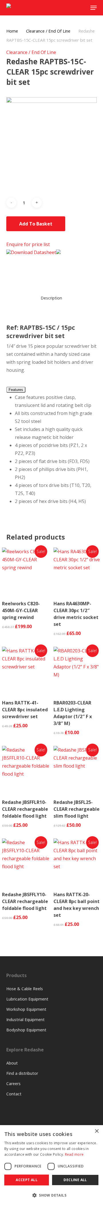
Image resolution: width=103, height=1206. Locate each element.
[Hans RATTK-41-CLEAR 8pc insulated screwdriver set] (25, 670)
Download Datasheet (33, 252)
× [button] (96, 1131)
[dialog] (51, 1165)
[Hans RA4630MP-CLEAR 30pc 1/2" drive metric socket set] (77, 571)
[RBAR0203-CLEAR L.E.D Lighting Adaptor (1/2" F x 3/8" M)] (77, 670)
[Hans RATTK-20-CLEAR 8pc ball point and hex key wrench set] (77, 862)
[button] (51, 1195)
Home (12, 31)
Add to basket (35, 224)
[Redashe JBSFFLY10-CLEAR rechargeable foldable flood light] (25, 862)
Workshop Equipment (26, 1009)
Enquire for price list (28, 244)
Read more (74, 1154)
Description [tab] (51, 298)
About (12, 1063)
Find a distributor (22, 1073)
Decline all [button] (75, 1179)
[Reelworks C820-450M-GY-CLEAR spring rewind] (25, 571)
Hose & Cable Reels (24, 988)
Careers (13, 1083)
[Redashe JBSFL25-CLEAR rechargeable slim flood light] (77, 769)
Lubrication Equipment (27, 999)
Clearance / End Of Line (48, 31)
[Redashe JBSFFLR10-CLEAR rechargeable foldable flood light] (25, 769)
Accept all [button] (26, 1179)
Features (16, 390)
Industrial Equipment (25, 1019)
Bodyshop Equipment (26, 1030)
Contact (13, 1094)
